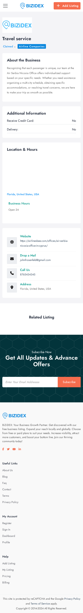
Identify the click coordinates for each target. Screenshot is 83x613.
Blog (5, 476)
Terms (5, 496)
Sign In (6, 529)
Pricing (6, 576)
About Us (7, 470)
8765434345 (27, 274)
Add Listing (70, 6)
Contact (6, 489)
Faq (4, 483)
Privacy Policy (10, 502)
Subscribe (69, 382)
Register (7, 523)
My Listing (8, 570)
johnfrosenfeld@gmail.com (35, 260)
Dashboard (8, 536)
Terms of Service (40, 603)
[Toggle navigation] (5, 6)
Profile (6, 542)
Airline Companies (32, 46)
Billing (5, 582)
